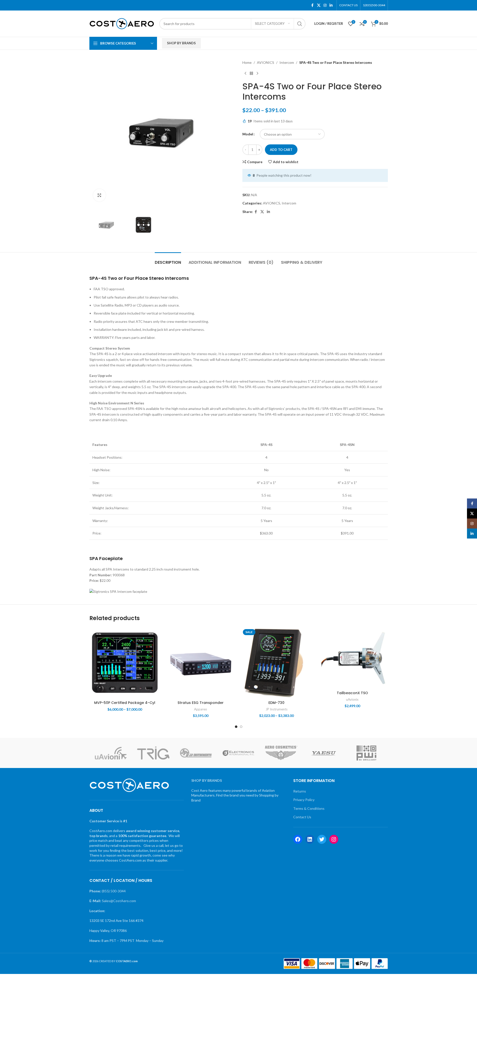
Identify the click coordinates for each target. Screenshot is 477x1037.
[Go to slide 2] (241, 726)
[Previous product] (245, 73)
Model (247, 134)
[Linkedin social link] (331, 5)
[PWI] (366, 752)
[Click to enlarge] (99, 195)
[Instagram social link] (325, 5)
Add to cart (281, 150)
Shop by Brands (181, 43)
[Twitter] (321, 839)
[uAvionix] (110, 752)
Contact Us (302, 817)
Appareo (200, 709)
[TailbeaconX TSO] (352, 657)
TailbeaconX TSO (352, 692)
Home (247, 62)
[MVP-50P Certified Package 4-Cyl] (124, 662)
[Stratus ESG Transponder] (200, 662)
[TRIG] (153, 752)
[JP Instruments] (196, 752)
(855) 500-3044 (114, 891)
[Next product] (257, 73)
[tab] (168, 260)
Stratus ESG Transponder (201, 702)
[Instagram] (333, 839)
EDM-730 (276, 702)
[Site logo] (121, 23)
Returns (299, 791)
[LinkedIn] (309, 839)
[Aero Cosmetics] (281, 752)
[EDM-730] (276, 662)
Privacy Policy (303, 800)
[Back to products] (251, 73)
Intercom (286, 62)
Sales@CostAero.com (119, 901)
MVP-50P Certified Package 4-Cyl (124, 702)
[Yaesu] (323, 752)
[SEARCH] (299, 24)
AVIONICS (265, 62)
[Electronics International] (238, 752)
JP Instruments (276, 709)
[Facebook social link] (312, 5)
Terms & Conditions (309, 808)
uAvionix (352, 699)
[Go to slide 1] (236, 726)
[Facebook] (297, 839)
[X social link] (318, 5)
